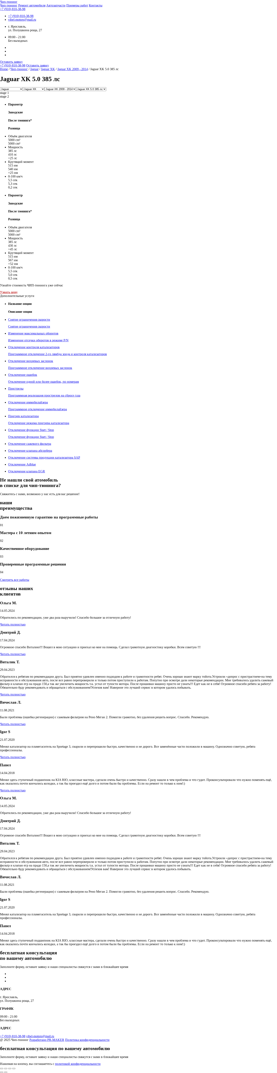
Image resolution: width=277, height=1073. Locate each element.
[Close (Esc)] (1, 1068)
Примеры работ (77, 5)
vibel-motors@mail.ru (22, 19)
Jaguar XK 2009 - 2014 (72, 69)
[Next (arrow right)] (5, 1072)
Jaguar (34, 69)
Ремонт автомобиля (31, 5)
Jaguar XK (48, 69)
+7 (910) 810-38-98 (12, 9)
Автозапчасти (55, 5)
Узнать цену (9, 292)
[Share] (5, 1068)
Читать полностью (13, 624)
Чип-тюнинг (8, 5)
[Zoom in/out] (13, 1068)
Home (4, 69)
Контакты (95, 5)
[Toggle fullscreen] (9, 1068)
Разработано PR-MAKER (46, 1040)
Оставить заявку (11, 61)
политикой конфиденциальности (78, 1063)
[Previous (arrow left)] (1, 1072)
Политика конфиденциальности (87, 1040)
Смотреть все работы (14, 580)
